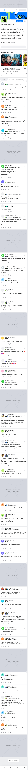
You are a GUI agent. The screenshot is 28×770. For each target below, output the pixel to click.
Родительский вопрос (14, 698)
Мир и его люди (12, 107)
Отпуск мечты (11, 95)
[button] (25, 79)
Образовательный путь (15, 268)
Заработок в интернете (15, 589)
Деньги (11, 206)
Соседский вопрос (13, 529)
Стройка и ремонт (14, 84)
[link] (11, 65)
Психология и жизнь (14, 167)
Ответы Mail (11, 505)
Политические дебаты (14, 194)
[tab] (4, 79)
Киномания (12, 339)
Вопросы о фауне (13, 131)
